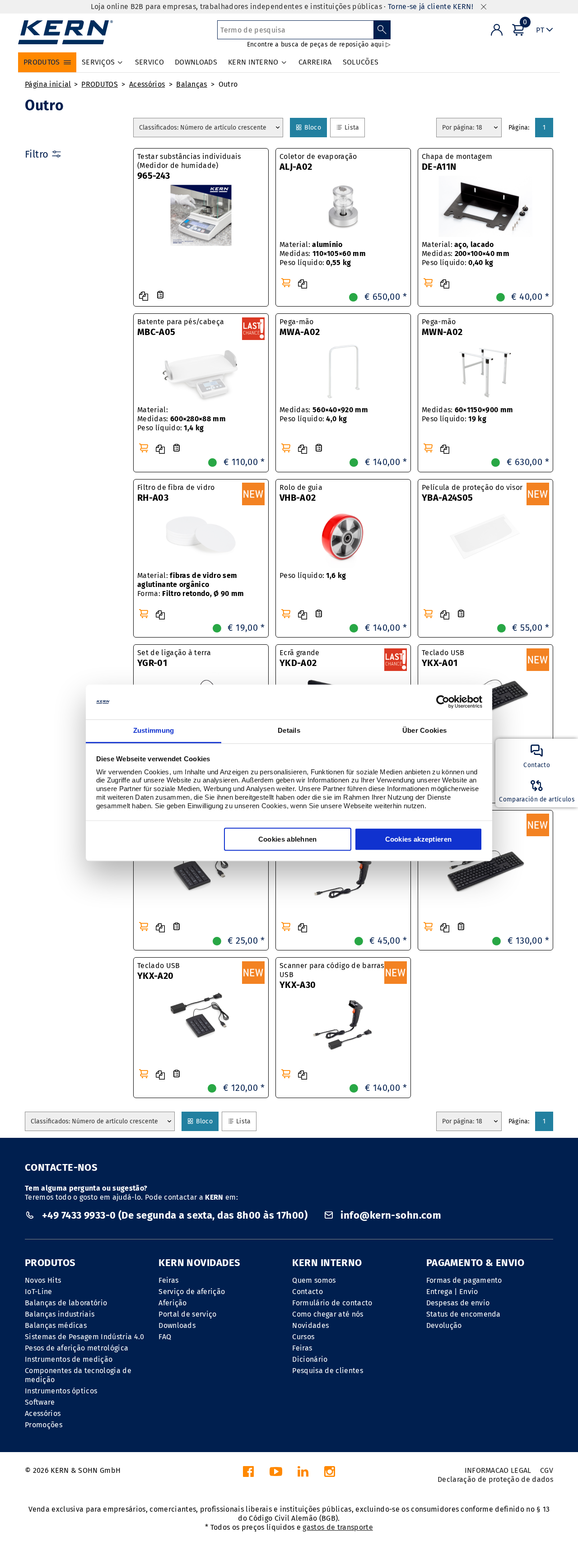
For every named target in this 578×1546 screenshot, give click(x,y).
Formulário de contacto (332, 1303)
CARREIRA (315, 62)
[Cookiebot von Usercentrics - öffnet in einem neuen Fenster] (442, 702)
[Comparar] (143, 296)
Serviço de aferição (191, 1291)
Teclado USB (443, 658)
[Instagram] (329, 1474)
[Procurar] (382, 29)
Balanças (191, 84)
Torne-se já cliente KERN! (430, 6)
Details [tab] (289, 730)
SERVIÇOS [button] (98, 62)
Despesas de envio (457, 1303)
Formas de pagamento (464, 1280)
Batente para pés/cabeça (180, 327)
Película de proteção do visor (472, 493)
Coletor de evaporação (318, 162)
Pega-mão (300, 327)
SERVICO (149, 62)
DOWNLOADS (196, 62)
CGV (546, 1470)
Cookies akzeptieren (418, 839)
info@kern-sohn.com (389, 1215)
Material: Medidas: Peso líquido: (323, 253)
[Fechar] (483, 7)
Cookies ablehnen (287, 839)
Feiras (168, 1280)
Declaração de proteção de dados (495, 1479)
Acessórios (147, 84)
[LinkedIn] (303, 1474)
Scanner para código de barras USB (332, 975)
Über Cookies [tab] (424, 730)
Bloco (312, 127)
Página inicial (48, 84)
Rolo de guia (301, 493)
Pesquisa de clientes (327, 1370)
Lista (351, 127)
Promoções (43, 1424)
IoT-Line (38, 1291)
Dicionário (309, 1359)
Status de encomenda (463, 1314)
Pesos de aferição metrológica (76, 1348)
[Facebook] (248, 1474)
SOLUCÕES (361, 62)
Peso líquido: (313, 575)
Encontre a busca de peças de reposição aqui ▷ (319, 44)
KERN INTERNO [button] (253, 62)
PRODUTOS (99, 84)
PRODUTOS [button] (41, 62)
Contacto (307, 1291)
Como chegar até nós (327, 1314)
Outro (228, 84)
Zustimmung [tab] (153, 730)
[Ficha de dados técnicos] (160, 295)
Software (40, 1402)
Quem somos (314, 1280)
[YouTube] (276, 1474)
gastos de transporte (338, 1527)
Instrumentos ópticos (61, 1391)
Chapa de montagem (457, 162)
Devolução (444, 1325)
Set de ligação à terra (174, 658)
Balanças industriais (59, 1314)
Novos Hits (43, 1280)
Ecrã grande (300, 658)
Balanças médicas (56, 1325)
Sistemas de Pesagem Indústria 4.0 (84, 1336)
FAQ (164, 1336)
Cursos (303, 1336)
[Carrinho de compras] (286, 282)
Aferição (172, 1303)
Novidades (310, 1325)
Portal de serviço (187, 1314)
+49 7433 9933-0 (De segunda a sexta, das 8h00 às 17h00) (174, 1215)
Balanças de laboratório (66, 1303)
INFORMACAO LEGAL (498, 1470)
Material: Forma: (190, 584)
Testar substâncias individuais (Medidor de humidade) (189, 166)
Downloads (177, 1325)
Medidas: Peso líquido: (324, 414)
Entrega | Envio (452, 1291)
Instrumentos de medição (68, 1359)
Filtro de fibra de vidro (176, 493)
